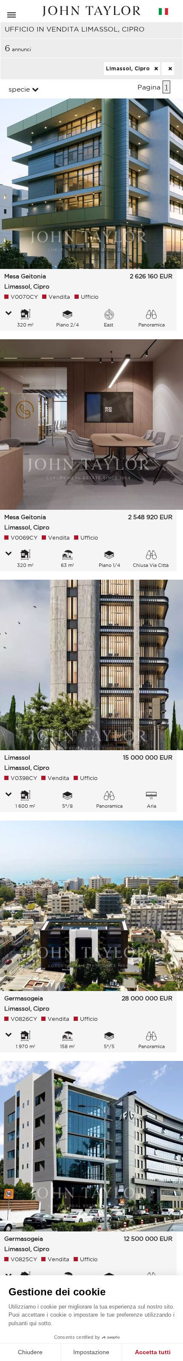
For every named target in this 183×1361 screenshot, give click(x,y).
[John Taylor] (91, 11)
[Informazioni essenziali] (8, 313)
